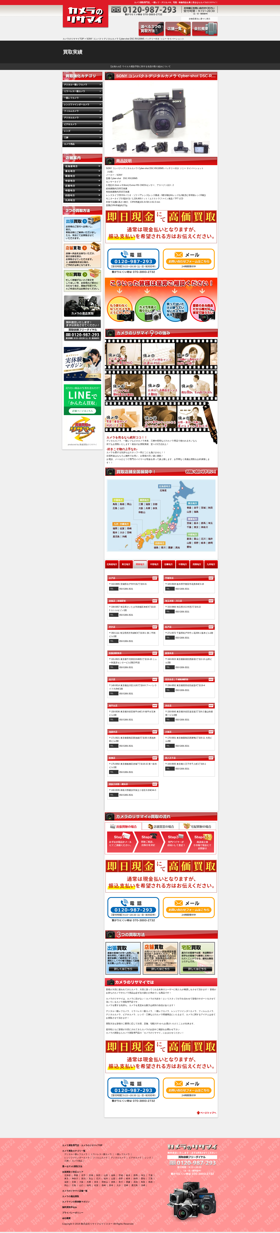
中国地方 (183, 564)
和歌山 (105, 1182)
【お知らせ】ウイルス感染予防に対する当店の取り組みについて (140, 66)
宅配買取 (198, 826)
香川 (121, 1182)
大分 (119, 1185)
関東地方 (140, 564)
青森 (76, 1175)
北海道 (67, 1175)
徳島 (113, 1182)
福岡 (89, 1185)
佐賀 (96, 1185)
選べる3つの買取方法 (72, 1166)
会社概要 (66, 1218)
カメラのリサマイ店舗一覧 (75, 1191)
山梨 (113, 1178)
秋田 (98, 1175)
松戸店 (189, 627)
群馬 (136, 1175)
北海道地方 (112, 564)
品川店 (132, 679)
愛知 (143, 1178)
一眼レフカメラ (71, 98)
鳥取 (143, 1182)
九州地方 (211, 564)
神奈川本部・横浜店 (132, 784)
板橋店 (132, 758)
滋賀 (66, 1182)
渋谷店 (189, 705)
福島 (113, 1175)
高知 (136, 1182)
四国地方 (197, 564)
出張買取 (123, 826)
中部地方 (154, 564)
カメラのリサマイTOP (73, 39)
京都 (74, 1182)
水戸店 (132, 578)
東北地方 (126, 564)
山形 (106, 1175)
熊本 (111, 1185)
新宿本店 (189, 653)
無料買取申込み (69, 1207)
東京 (66, 1178)
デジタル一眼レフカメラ (75, 84)
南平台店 (132, 705)
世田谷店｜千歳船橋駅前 (189, 679)
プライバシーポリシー (72, 1212)
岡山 (66, 1185)
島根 (150, 1182)
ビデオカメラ (70, 124)
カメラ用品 (69, 144)
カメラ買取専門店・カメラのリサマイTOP (82, 1145)
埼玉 (143, 1175)
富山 (91, 1178)
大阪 (81, 1182)
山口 (81, 1185)
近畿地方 (168, 564)
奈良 (96, 1182)
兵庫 (89, 1182)
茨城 (121, 1175)
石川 (98, 1178)
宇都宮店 (189, 578)
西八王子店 (189, 758)
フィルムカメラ (71, 111)
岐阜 (128, 1178)
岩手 (83, 1175)
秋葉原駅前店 (132, 653)
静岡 (136, 1178)
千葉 (150, 1175)
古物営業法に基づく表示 (199, 19)
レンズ (67, 131)
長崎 (104, 1185)
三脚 (66, 137)
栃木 (128, 1175)
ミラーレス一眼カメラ (74, 91)
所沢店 (132, 627)
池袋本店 (132, 732)
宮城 (91, 1175)
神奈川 (75, 1178)
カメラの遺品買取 (70, 1196)
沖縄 (143, 1185)
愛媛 (128, 1182)
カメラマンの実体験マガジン (76, 1201)
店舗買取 (160, 826)
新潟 (83, 1178)
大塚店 (189, 732)
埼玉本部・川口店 (189, 601)
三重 (150, 1178)
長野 (121, 1178)
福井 (106, 1178)
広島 (74, 1185)
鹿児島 (134, 1185)
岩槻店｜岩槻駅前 (132, 601)
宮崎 (126, 1185)
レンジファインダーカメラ (76, 104)
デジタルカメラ (71, 117)
